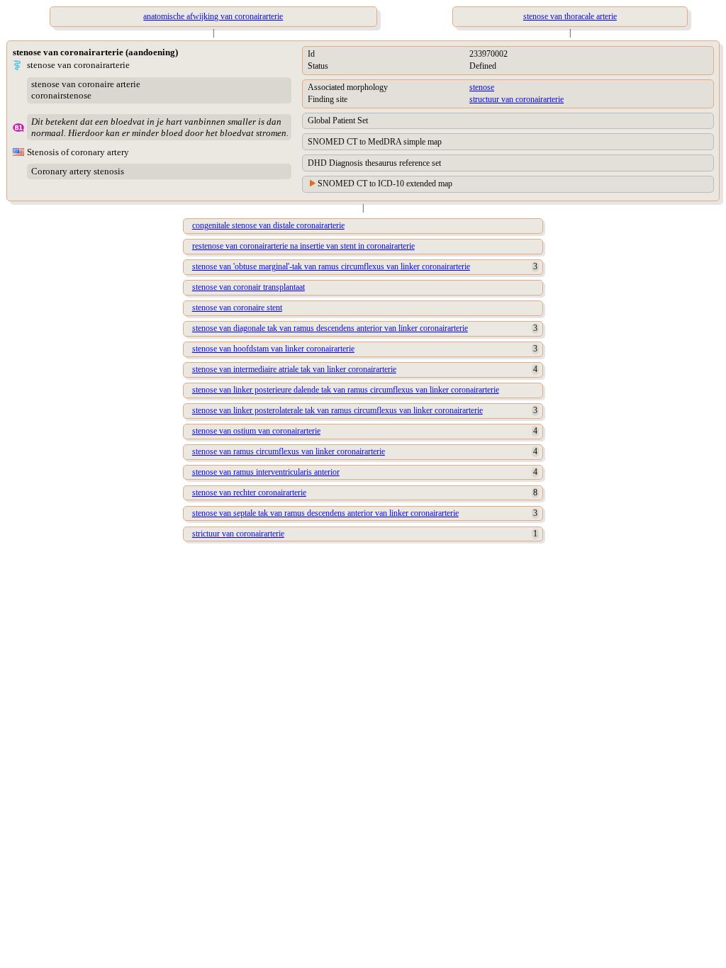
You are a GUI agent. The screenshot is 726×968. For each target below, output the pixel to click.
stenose (481, 87)
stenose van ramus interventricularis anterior (266, 472)
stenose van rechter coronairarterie (249, 492)
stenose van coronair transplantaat (248, 287)
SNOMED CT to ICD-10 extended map (385, 183)
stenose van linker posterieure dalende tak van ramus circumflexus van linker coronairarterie (345, 390)
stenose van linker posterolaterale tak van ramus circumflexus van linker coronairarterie (337, 410)
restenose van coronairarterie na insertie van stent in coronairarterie (303, 246)
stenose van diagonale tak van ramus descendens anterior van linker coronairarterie (330, 328)
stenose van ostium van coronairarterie (256, 431)
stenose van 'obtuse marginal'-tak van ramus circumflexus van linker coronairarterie (331, 266)
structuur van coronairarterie (516, 99)
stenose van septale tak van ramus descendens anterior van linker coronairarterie (325, 513)
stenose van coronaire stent (237, 308)
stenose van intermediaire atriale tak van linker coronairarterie (294, 369)
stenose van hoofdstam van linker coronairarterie (273, 349)
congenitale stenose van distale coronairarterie (268, 225)
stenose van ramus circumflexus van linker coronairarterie (288, 451)
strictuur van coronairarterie (238, 534)
